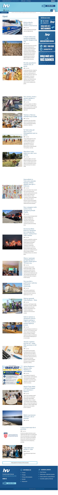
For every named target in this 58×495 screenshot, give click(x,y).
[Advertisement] (19, 91)
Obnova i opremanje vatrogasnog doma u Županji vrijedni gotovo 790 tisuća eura (30, 260)
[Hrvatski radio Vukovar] (6, 6)
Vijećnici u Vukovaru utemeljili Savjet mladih (30, 115)
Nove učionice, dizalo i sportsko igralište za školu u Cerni (30, 98)
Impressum (24, 481)
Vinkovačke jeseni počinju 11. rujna (29, 448)
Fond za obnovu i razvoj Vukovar (47, 476)
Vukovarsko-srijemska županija (47, 474)
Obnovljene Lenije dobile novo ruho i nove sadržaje (30, 153)
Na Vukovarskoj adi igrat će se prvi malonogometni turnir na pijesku (30, 132)
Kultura (25, 451)
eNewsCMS (31, 488)
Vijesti (24, 27)
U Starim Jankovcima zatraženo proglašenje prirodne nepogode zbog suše (18, 12)
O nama (23, 472)
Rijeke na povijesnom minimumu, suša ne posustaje (30, 416)
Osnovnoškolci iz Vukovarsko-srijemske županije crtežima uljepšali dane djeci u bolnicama (30, 183)
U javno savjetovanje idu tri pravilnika (28, 428)
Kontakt (24, 1)
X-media (34, 488)
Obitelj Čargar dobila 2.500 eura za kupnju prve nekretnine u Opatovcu (29, 389)
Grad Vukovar (43, 472)
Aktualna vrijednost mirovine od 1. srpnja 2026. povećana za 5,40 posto (30, 344)
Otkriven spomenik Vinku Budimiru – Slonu (30, 299)
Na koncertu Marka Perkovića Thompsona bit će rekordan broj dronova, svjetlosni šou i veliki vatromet (30, 232)
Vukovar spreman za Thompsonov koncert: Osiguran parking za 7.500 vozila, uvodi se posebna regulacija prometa (30, 321)
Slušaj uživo (50, 6)
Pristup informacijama (27, 477)
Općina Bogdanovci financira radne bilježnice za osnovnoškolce (29, 369)
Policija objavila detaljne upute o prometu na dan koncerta (30, 24)
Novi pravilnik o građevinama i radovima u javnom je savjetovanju (30, 284)
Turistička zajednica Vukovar (46, 479)
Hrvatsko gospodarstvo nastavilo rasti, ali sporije (42, 12)
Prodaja (29, 1)
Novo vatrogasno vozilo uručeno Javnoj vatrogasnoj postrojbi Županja (30, 209)
